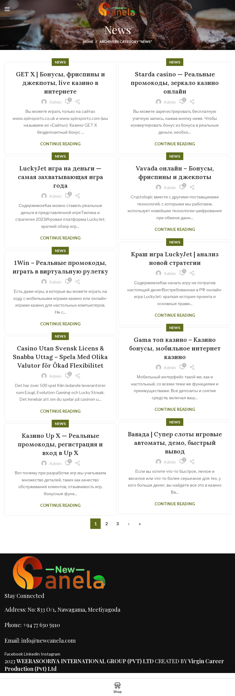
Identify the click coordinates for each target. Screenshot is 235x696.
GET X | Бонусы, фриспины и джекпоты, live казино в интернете (60, 82)
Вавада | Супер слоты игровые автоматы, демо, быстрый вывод (175, 442)
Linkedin (32, 653)
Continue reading (60, 144)
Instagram (50, 653)
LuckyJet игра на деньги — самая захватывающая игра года (60, 176)
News (60, 62)
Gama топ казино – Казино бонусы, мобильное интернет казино (175, 348)
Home (88, 42)
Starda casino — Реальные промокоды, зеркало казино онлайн (175, 82)
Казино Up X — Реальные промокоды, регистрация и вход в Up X (60, 444)
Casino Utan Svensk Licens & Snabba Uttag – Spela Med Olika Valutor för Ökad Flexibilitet (60, 356)
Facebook (14, 653)
